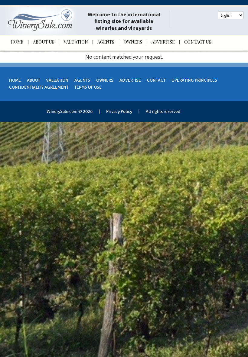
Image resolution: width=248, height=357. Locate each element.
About (33, 80)
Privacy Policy (119, 111)
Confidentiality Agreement (38, 87)
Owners (133, 42)
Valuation (76, 42)
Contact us (197, 42)
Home (17, 42)
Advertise (163, 42)
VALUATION (57, 80)
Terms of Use (88, 87)
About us (43, 42)
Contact (156, 80)
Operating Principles (194, 80)
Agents (105, 42)
